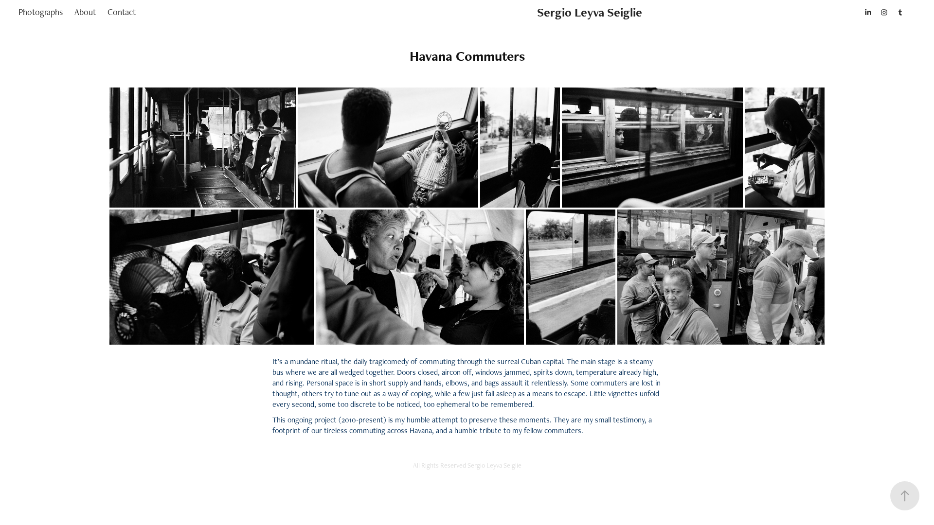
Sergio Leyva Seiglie (589, 12)
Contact (122, 12)
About (85, 12)
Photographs (40, 12)
